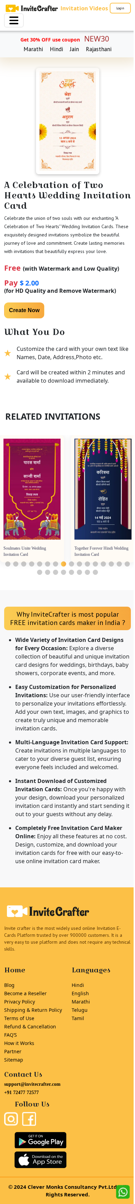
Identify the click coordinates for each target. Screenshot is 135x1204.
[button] (7, 564)
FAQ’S (10, 1035)
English (80, 993)
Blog (9, 985)
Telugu (80, 1010)
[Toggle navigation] (14, 20)
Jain (74, 49)
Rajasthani (98, 49)
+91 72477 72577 (21, 1092)
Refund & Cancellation (30, 1026)
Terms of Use (19, 1018)
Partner (12, 1051)
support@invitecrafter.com (32, 1084)
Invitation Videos (84, 8)
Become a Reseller (25, 993)
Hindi (56, 49)
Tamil (78, 1018)
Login (120, 8)
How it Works (19, 1043)
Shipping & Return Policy (33, 1010)
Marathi (33, 49)
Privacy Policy (19, 1001)
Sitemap (13, 1059)
